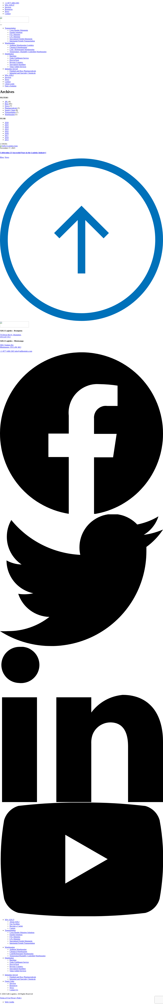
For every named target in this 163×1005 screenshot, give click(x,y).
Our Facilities (15, 924)
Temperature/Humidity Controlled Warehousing (27, 956)
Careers (12, 928)
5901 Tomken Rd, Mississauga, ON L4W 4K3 (10, 346)
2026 (7, 123)
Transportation (10, 28)
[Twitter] (81, 646)
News (7, 11)
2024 (7, 127)
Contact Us (14, 990)
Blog (6, 104)
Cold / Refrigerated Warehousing (22, 50)
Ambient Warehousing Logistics (22, 45)
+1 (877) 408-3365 (12, 3)
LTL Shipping (15, 37)
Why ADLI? (9, 5)
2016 (7, 138)
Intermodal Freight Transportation (22, 41)
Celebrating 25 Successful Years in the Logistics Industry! (23, 153)
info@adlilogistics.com (23, 351)
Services (8, 7)
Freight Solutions (16, 32)
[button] (1, 24)
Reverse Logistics (16, 62)
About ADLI (14, 922)
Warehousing (10, 43)
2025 (7, 125)
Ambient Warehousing (18, 949)
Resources (9, 9)
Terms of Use (5, 998)
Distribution (9, 54)
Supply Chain (10, 110)
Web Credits (9, 1002)
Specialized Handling (18, 65)
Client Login (9, 84)
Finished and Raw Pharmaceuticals (23, 71)
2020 (7, 133)
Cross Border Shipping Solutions (22, 932)
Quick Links (9, 981)
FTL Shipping (15, 35)
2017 (7, 135)
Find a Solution (10, 86)
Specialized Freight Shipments (21, 39)
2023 (7, 129)
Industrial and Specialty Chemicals (23, 73)
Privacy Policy (16, 998)
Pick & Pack (14, 60)
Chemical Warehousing (18, 47)
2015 (7, 140)
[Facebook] (81, 513)
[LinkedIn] (81, 801)
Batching (13, 56)
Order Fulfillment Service (19, 58)
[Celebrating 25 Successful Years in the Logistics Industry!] (9, 146)
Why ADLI (9, 75)
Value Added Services (18, 67)
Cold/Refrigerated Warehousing (21, 954)
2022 (7, 131)
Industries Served (11, 69)
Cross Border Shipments (19, 30)
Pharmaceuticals (11, 108)
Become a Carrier (16, 926)
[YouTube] (81, 916)
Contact (8, 14)
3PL (6, 102)
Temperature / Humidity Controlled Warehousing (28, 52)
